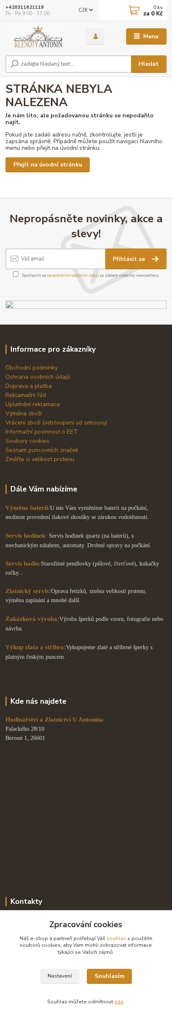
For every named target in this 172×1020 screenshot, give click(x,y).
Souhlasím (109, 976)
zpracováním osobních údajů (73, 275)
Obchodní (19, 368)
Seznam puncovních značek (41, 450)
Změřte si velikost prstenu (39, 459)
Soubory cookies (27, 441)
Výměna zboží (23, 413)
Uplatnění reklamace (32, 404)
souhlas (116, 938)
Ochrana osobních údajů (37, 377)
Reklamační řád (25, 395)
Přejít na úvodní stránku (47, 165)
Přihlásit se (130, 259)
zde (119, 1001)
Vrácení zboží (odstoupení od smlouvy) (56, 423)
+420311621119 (24, 7)
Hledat (149, 64)
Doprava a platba (28, 386)
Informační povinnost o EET (41, 432)
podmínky (45, 368)
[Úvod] (39, 36)
